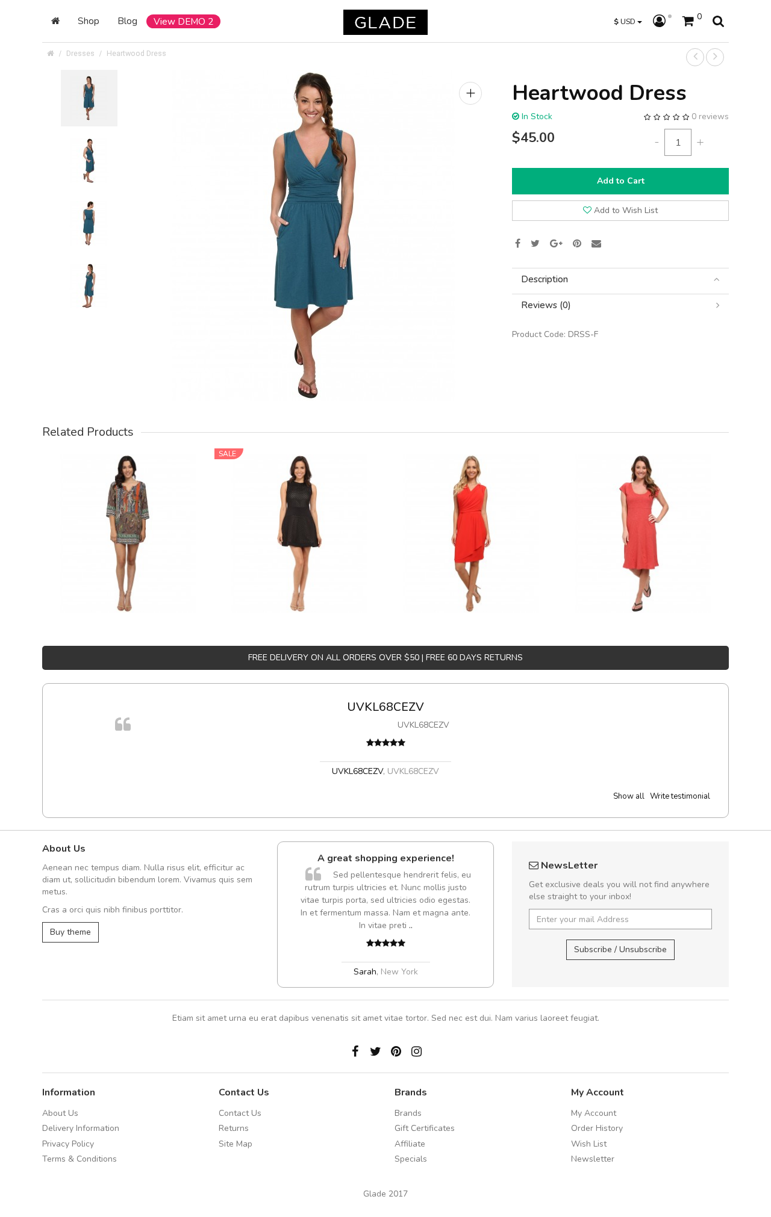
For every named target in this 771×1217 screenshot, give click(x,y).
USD (625, 21)
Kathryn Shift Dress (128, 516)
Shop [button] (88, 20)
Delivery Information (80, 1128)
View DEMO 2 (183, 21)
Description (544, 279)
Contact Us (240, 1113)
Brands (408, 1113)
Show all (629, 796)
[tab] (620, 279)
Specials (411, 1159)
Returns (234, 1128)
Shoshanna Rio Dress (299, 516)
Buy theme (70, 932)
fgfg (417, 707)
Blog (127, 20)
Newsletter (592, 1159)
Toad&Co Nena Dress (643, 516)
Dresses (80, 53)
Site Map (235, 1144)
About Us (60, 1113)
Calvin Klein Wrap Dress (471, 516)
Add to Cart (621, 181)
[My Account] (662, 21)
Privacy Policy (68, 1144)
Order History (597, 1128)
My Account (593, 1113)
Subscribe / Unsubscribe (620, 949)
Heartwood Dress (136, 53)
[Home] (55, 21)
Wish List (589, 1144)
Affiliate (410, 1144)
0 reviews (710, 116)
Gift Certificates (425, 1128)
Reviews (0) (546, 305)
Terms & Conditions (79, 1159)
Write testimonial (680, 796)
